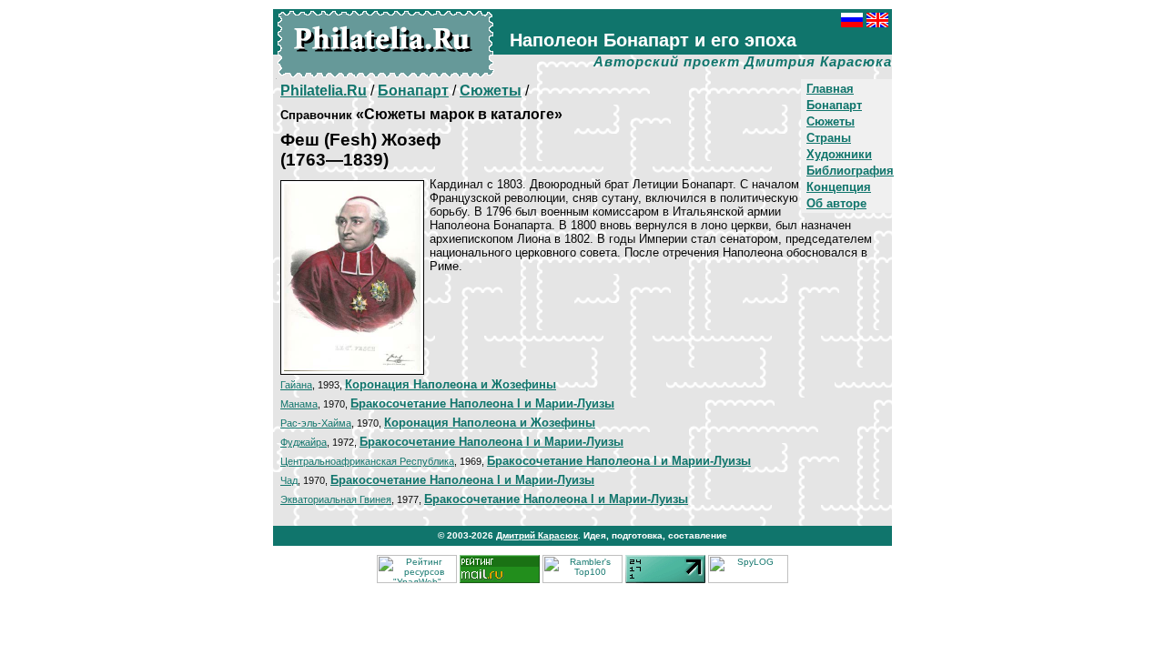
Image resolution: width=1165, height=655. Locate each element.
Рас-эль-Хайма (315, 423)
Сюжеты (830, 121)
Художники (839, 154)
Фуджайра (303, 442)
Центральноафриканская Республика (367, 461)
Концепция (838, 187)
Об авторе (836, 203)
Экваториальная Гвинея (335, 499)
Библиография (850, 170)
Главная (830, 89)
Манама (299, 403)
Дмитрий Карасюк (537, 535)
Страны (828, 138)
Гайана (296, 384)
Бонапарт (834, 105)
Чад (289, 480)
